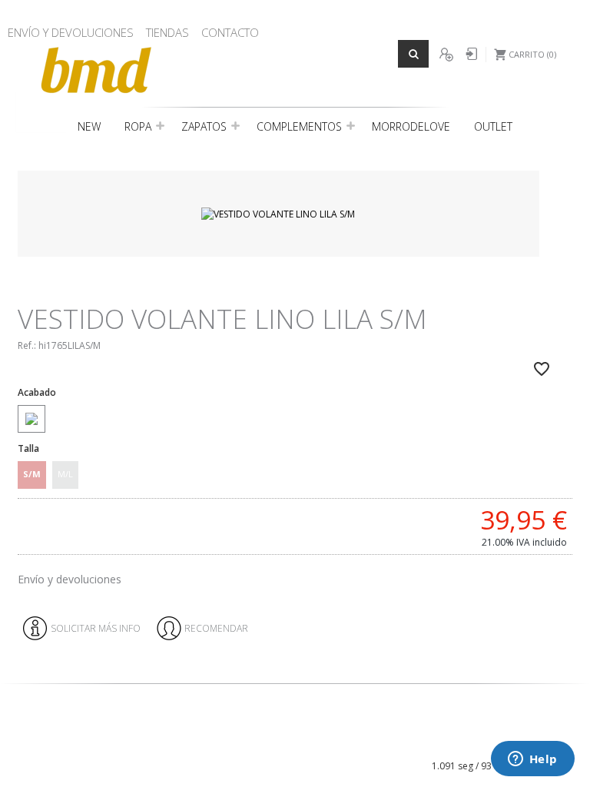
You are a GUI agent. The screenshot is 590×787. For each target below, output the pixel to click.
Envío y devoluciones (69, 579)
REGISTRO (446, 54)
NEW (89, 126)
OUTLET (493, 126)
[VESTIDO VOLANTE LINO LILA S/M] (278, 214)
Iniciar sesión (470, 54)
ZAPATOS (204, 126)
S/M (32, 474)
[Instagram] (291, 742)
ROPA (137, 126)
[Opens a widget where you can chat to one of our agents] (532, 760)
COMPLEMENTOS (299, 126)
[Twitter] (304, 742)
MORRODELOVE (411, 126)
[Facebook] (279, 742)
